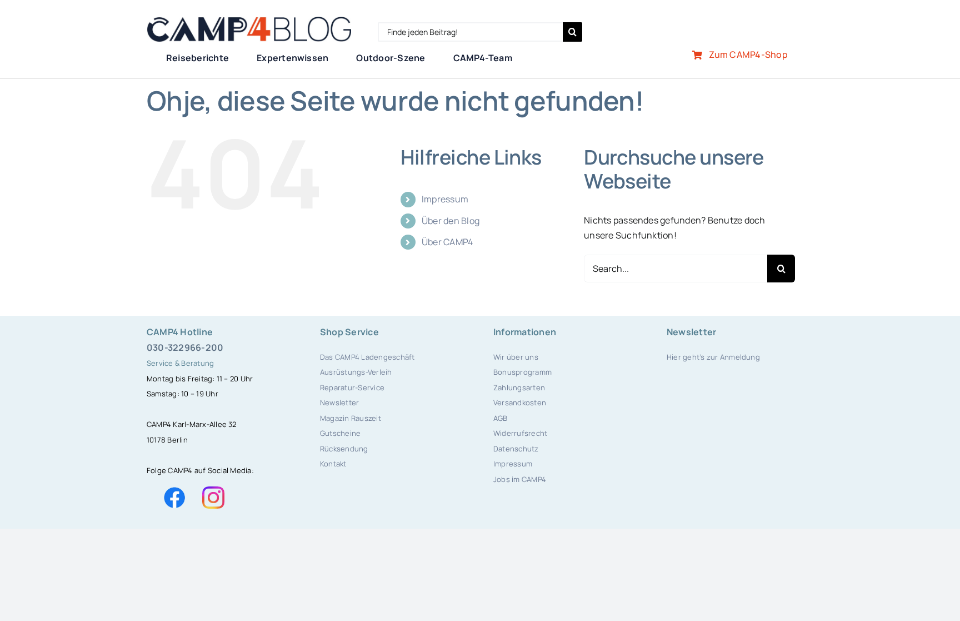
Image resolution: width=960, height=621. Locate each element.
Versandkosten (519, 403)
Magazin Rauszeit (350, 418)
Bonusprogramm (522, 372)
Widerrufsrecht (520, 433)
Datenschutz (516, 449)
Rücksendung (344, 449)
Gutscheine (340, 433)
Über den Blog (450, 221)
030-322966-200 (185, 347)
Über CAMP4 (447, 242)
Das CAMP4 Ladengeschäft (367, 357)
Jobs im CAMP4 (519, 479)
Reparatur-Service (352, 387)
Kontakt (333, 464)
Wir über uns (515, 357)
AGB (500, 418)
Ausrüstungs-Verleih (356, 372)
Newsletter (339, 403)
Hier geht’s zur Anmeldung (713, 357)
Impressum (445, 199)
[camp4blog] (249, 21)
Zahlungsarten (519, 387)
